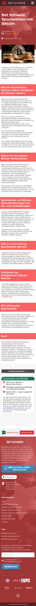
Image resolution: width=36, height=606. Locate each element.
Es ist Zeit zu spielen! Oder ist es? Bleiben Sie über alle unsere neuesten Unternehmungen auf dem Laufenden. (17, 547)
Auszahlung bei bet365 (11, 536)
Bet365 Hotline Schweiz (11, 510)
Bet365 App (6, 516)
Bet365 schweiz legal (10, 504)
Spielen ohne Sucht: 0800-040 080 (19, 468)
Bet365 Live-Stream (9, 539)
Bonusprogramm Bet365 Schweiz (15, 513)
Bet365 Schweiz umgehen (12, 507)
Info (3, 501)
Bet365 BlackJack (9, 519)
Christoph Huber (10, 33)
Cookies (5, 522)
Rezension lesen (26, 432)
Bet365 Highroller (9, 533)
